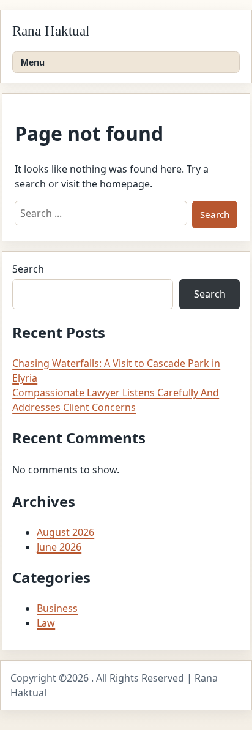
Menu (33, 62)
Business (57, 608)
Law (46, 623)
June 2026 (59, 547)
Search (28, 269)
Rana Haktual (50, 31)
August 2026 (65, 532)
